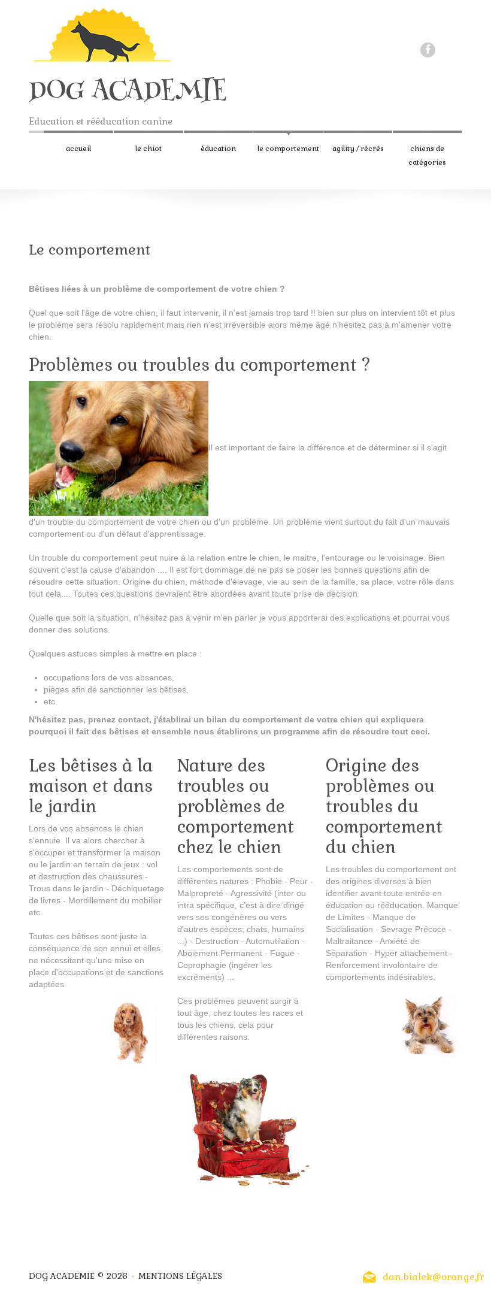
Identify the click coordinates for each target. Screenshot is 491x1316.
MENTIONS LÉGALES (180, 1275)
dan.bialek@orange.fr (433, 1276)
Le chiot (148, 148)
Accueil (78, 148)
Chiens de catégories (427, 155)
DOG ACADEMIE (127, 92)
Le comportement (288, 148)
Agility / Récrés (358, 148)
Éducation (218, 148)
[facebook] (427, 50)
